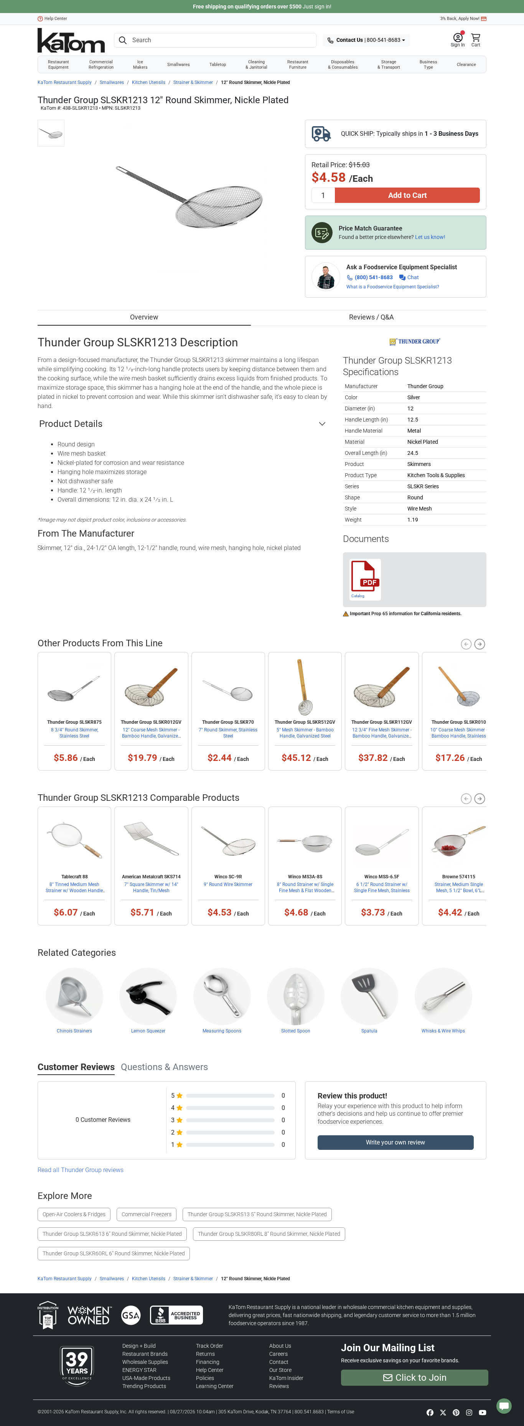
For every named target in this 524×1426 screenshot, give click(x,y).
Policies (205, 1378)
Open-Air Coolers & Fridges (74, 1214)
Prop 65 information (392, 613)
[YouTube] (482, 1412)
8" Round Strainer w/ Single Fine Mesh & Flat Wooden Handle (305, 890)
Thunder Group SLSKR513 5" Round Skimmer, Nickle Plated (257, 1214)
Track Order (209, 1346)
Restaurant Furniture (297, 64)
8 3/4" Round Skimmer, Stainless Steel (74, 733)
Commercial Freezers (146, 1214)
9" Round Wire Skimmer (228, 884)
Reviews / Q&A (371, 317)
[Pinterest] (456, 1412)
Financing (207, 1362)
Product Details (70, 423)
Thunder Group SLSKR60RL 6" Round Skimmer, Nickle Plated (114, 1253)
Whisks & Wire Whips (443, 1031)
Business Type (428, 64)
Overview (144, 317)
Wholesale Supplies (145, 1362)
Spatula (369, 1031)
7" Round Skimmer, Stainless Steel (228, 733)
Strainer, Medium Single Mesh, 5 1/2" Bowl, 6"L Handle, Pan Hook (459, 890)
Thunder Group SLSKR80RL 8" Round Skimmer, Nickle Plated (269, 1234)
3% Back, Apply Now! (460, 18)
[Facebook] (430, 1412)
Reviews (279, 1386)
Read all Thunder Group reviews (81, 1170)
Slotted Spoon (295, 1031)
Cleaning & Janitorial (256, 64)
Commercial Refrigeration (101, 64)
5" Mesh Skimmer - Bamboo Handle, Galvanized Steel (305, 733)
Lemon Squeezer (148, 1031)
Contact (278, 1362)
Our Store (280, 1370)
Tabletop (217, 64)
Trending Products (144, 1386)
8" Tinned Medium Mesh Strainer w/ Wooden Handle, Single (75, 890)
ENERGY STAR (139, 1370)
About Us (280, 1346)
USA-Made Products (146, 1378)
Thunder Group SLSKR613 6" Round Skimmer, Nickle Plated (112, 1234)
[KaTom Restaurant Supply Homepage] (71, 40)
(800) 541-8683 (374, 277)
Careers (278, 1354)
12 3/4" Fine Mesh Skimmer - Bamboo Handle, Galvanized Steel (382, 736)
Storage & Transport (388, 64)
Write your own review (395, 1142)
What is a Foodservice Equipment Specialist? (392, 287)
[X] (443, 1412)
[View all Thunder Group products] (415, 341)
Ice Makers (140, 64)
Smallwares (178, 64)
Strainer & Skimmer (193, 82)
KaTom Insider (286, 1378)
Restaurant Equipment (58, 64)
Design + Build (139, 1346)
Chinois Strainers (74, 1031)
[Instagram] (469, 1412)
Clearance (466, 64)
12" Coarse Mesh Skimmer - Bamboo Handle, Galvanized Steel (151, 736)
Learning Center (215, 1386)
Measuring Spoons (222, 1031)
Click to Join (421, 1377)
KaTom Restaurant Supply (65, 82)
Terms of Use (340, 1411)
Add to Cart (407, 195)
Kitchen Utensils (148, 82)
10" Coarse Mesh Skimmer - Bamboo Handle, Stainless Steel (458, 736)
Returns (205, 1354)
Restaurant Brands (145, 1354)
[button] (458, 40)
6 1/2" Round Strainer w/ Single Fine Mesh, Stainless (382, 887)
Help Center (55, 18)
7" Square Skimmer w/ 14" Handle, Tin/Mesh (151, 887)
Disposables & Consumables (343, 64)
